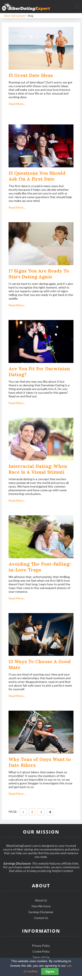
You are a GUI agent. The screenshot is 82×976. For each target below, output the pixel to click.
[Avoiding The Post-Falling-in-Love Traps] (41, 537)
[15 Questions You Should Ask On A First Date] (41, 146)
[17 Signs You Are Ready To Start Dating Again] (41, 244)
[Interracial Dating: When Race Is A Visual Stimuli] (41, 439)
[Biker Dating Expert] (26, 6)
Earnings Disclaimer (41, 912)
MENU (76, 6)
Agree (49, 971)
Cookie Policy (41, 951)
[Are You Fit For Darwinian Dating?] (41, 342)
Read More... (17, 104)
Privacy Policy (41, 945)
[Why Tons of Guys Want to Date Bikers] (41, 732)
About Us (41, 900)
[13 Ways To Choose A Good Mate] (41, 634)
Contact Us (41, 918)
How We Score (41, 906)
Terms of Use (41, 957)
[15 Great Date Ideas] (41, 48)
